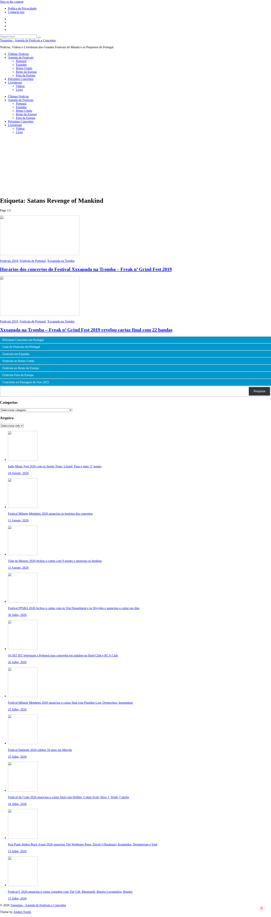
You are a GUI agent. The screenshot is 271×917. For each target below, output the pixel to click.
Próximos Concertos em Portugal (23, 340)
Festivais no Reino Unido (18, 361)
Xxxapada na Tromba (60, 261)
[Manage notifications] (262, 908)
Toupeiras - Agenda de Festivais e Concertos (28, 40)
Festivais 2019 (9, 261)
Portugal (21, 61)
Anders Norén (22, 912)
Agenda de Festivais (20, 57)
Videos (20, 86)
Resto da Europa (26, 71)
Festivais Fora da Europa (18, 375)
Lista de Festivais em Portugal (21, 347)
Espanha (21, 64)
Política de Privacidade (22, 8)
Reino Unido (24, 68)
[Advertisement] (135, 165)
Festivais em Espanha (15, 354)
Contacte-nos (16, 12)
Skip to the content (11, 1)
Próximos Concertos (20, 79)
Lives (19, 89)
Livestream (15, 82)
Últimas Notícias (18, 54)
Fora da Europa (25, 75)
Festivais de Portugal (33, 261)
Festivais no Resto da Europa (20, 368)
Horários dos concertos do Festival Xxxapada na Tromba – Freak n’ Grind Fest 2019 (86, 269)
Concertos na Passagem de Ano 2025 (25, 382)
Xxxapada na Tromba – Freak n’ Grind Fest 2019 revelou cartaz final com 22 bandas (86, 329)
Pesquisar (259, 391)
